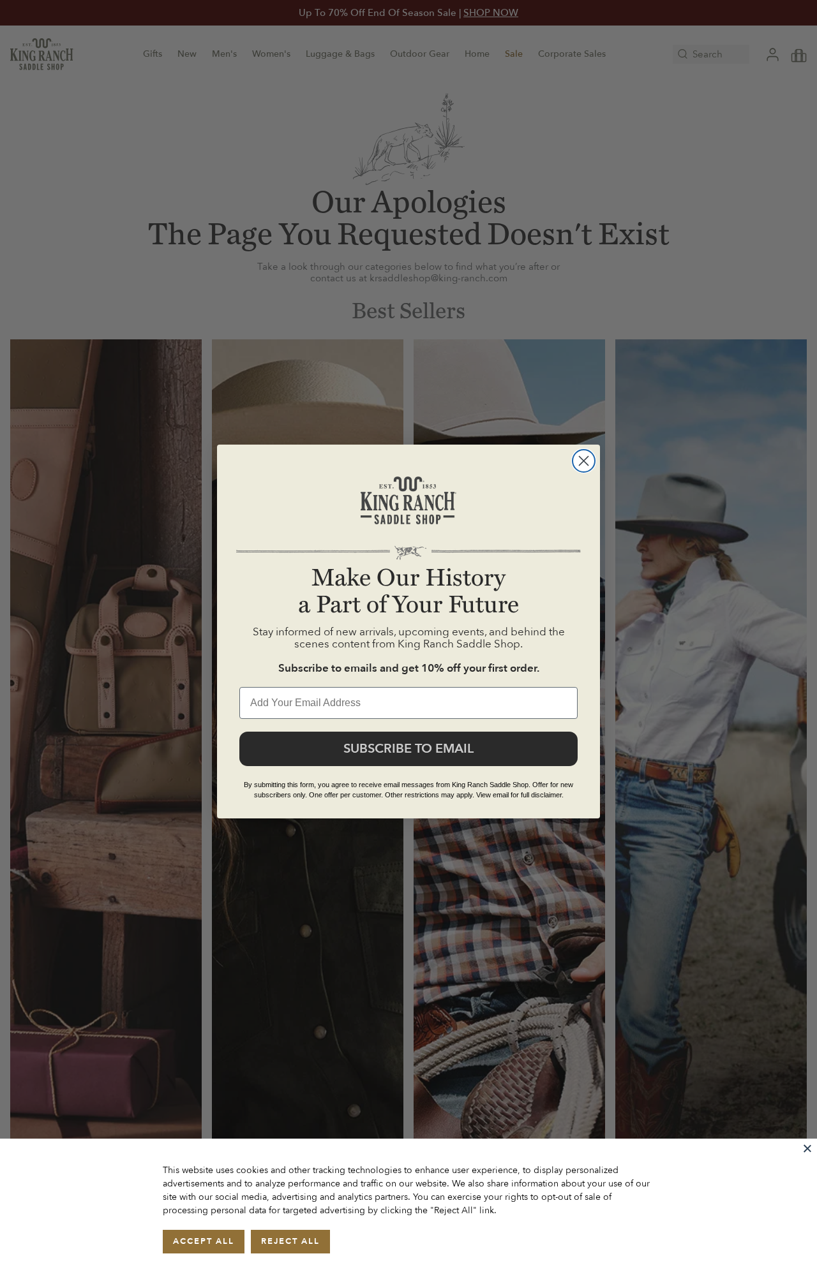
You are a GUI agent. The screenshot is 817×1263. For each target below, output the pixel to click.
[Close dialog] (584, 461)
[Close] (807, 1148)
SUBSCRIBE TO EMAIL (408, 748)
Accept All (203, 1241)
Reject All (290, 1241)
